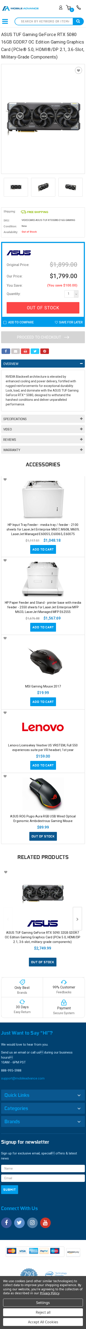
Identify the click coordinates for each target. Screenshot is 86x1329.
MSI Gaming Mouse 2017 (43, 686)
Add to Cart (43, 549)
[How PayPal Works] (35, 1253)
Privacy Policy (49, 1293)
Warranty (11, 450)
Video (7, 429)
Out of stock (43, 836)
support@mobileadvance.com (23, 1078)
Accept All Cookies (43, 1322)
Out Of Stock (43, 307)
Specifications (15, 419)
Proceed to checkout (39, 337)
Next (80, 187)
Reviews (9, 439)
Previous (5, 187)
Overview (10, 364)
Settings (43, 1302)
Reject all (43, 1312)
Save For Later (71, 322)
